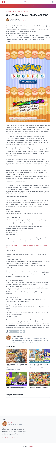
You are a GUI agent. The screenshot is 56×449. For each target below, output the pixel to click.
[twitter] (12, 331)
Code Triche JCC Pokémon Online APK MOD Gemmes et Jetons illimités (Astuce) (16, 366)
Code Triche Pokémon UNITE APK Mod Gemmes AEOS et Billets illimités (16, 388)
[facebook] (10, 331)
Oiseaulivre (30, 446)
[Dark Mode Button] (53, 2)
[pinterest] (21, 331)
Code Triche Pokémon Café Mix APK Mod (38, 388)
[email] (24, 331)
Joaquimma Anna (12, 422)
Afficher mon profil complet (10, 437)
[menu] (3, 2)
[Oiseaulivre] (28, 2)
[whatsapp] (15, 331)
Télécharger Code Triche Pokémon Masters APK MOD (38, 365)
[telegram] (18, 331)
